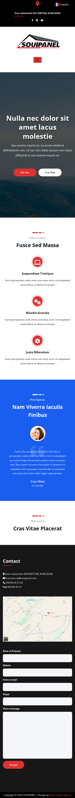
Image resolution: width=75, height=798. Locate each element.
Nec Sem (25, 172)
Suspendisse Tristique (37, 273)
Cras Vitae (50, 172)
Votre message (11, 708)
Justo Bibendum (37, 352)
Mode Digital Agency (60, 795)
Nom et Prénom (12, 651)
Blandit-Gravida (37, 313)
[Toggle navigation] (37, 60)
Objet (6, 694)
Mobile (7, 665)
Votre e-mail (10, 679)
